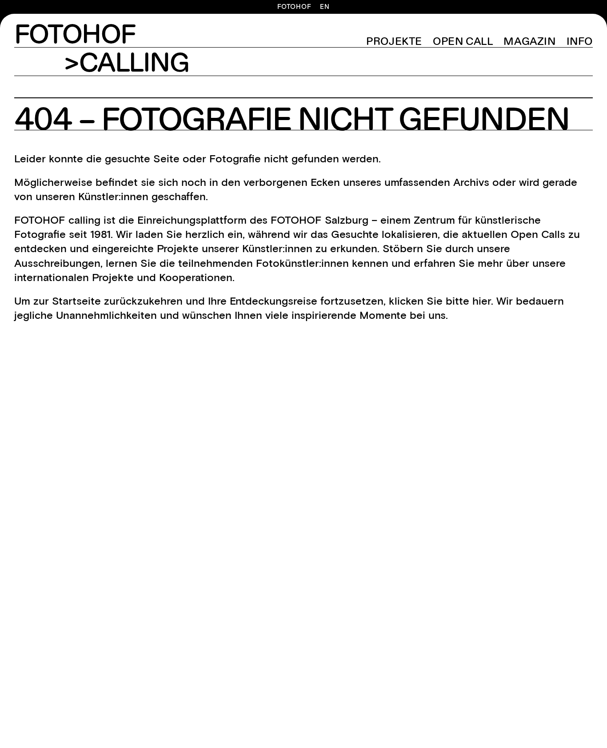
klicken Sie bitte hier (440, 300)
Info (580, 42)
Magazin (529, 42)
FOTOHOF (294, 7)
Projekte (394, 42)
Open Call (463, 42)
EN (325, 7)
